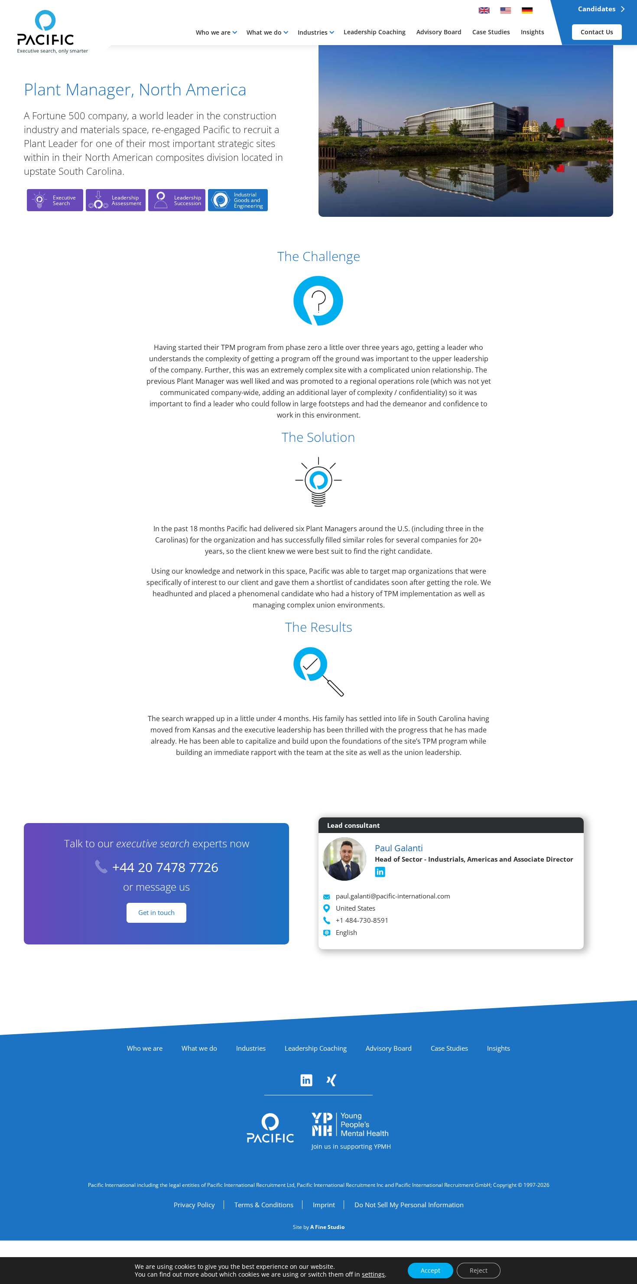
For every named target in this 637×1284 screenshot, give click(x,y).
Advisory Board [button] (439, 32)
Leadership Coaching (316, 1048)
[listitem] (380, 872)
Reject (479, 1270)
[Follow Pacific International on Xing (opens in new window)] (331, 1080)
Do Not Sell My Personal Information (409, 1204)
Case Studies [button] (491, 32)
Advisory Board (389, 1048)
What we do (264, 32)
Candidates (596, 8)
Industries (313, 32)
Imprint (324, 1204)
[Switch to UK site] (484, 10)
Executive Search (64, 200)
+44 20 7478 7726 (165, 867)
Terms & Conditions (263, 1204)
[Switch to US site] (505, 10)
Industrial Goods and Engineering (248, 200)
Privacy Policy (194, 1204)
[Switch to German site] (527, 10)
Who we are (213, 32)
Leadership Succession (187, 200)
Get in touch (156, 912)
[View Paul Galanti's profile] (344, 860)
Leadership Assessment (126, 200)
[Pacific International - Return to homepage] (270, 1128)
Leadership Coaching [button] (375, 32)
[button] (216, 32)
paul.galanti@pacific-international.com (393, 896)
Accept (430, 1270)
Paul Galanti (399, 848)
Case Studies (449, 1048)
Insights (498, 1048)
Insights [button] (532, 32)
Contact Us (597, 32)
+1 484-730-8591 (362, 920)
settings (373, 1274)
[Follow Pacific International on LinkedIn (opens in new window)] (306, 1080)
